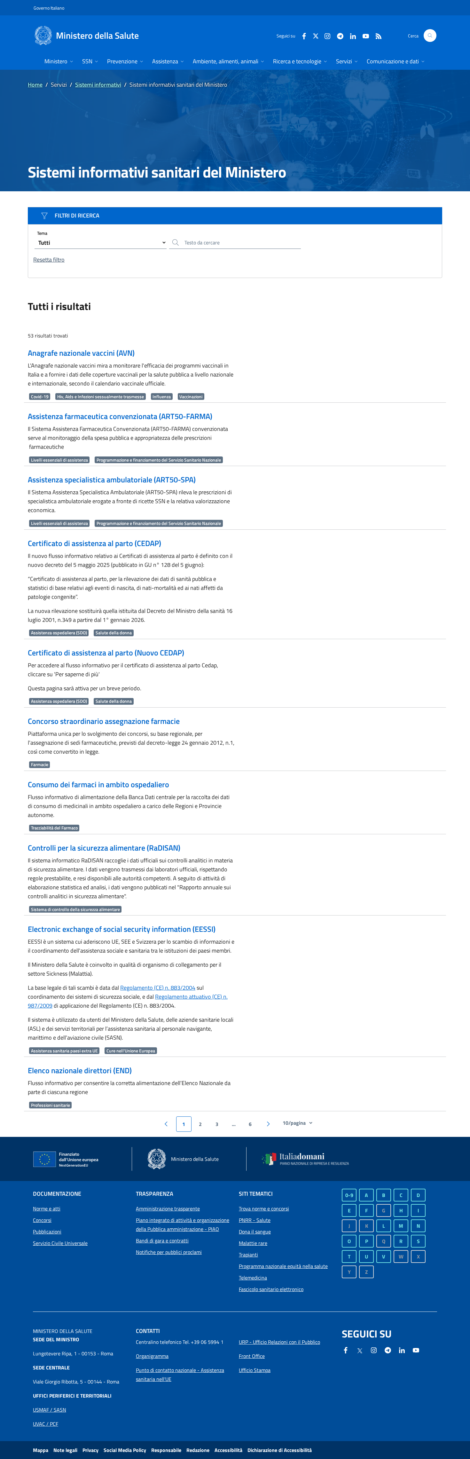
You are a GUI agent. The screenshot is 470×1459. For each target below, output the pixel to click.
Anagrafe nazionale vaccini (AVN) (81, 353)
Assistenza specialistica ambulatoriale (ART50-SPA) (112, 479)
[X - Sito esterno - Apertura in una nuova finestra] (315, 35)
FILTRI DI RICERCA (77, 215)
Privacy (90, 1450)
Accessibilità (228, 1450)
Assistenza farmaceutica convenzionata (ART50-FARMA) (120, 416)
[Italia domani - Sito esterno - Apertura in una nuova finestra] (309, 1159)
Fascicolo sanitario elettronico (271, 1289)
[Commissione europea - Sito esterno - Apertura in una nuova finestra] (66, 1159)
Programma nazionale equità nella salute (283, 1266)
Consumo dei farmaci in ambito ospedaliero (98, 784)
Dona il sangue (255, 1231)
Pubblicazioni (47, 1231)
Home (35, 84)
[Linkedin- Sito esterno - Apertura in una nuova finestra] (402, 1349)
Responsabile (166, 1450)
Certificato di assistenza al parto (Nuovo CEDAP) (106, 652)
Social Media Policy (125, 1450)
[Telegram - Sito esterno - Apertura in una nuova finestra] (388, 1349)
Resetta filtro (49, 259)
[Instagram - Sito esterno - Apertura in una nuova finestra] (324, 35)
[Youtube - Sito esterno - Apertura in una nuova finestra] (363, 35)
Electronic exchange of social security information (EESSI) (121, 929)
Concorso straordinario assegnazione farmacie (104, 721)
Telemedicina (253, 1277)
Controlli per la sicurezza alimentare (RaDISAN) (104, 847)
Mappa (40, 1450)
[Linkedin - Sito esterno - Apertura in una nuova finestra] (350, 35)
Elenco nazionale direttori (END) (80, 1070)
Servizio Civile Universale (60, 1243)
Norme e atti (46, 1208)
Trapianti (248, 1254)
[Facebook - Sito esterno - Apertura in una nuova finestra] (301, 35)
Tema (42, 233)
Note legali (65, 1450)
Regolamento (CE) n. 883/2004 (157, 987)
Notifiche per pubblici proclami (169, 1252)
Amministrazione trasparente (168, 1208)
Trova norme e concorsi (264, 1208)
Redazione (197, 1450)
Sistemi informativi (98, 84)
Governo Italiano (49, 7)
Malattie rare (253, 1243)
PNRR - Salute (254, 1220)
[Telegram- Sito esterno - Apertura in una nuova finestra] (337, 35)
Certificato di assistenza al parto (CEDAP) (94, 543)
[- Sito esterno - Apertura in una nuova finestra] (416, 1349)
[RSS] (376, 35)
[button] (430, 35)
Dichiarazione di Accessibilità (279, 1450)
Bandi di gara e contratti (162, 1240)
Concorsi (42, 1220)
